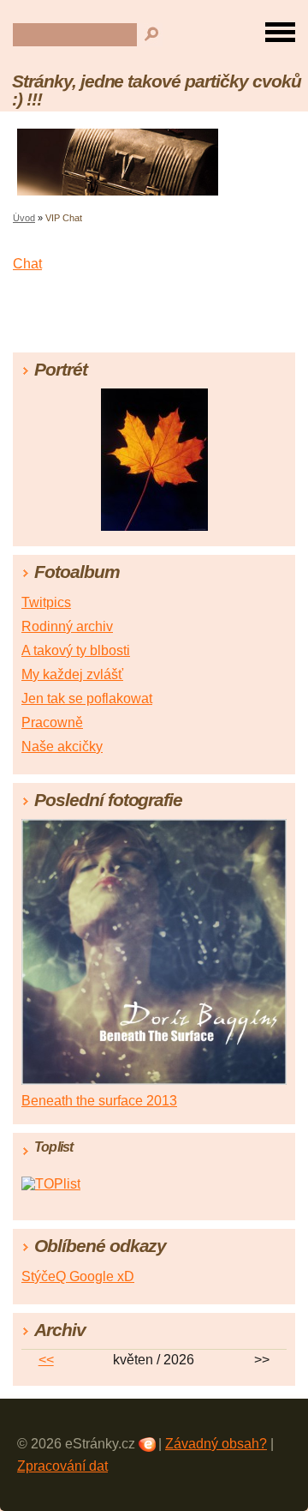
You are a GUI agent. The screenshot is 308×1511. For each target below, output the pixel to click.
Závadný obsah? (216, 1443)
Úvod (24, 218)
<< (46, 1359)
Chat (27, 263)
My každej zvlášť (72, 674)
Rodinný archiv (67, 626)
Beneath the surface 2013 (99, 1100)
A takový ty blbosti (75, 650)
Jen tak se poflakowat (86, 698)
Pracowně (52, 722)
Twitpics (46, 602)
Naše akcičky (62, 746)
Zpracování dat (62, 1466)
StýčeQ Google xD (77, 1276)
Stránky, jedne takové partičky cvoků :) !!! (156, 90)
